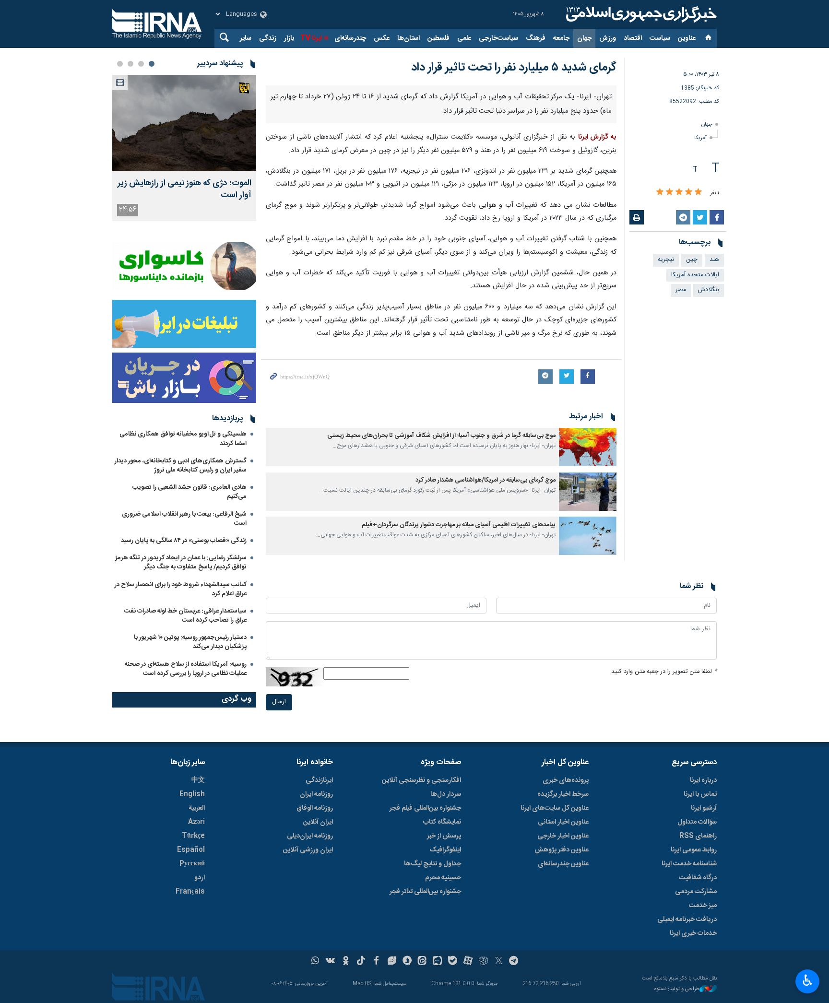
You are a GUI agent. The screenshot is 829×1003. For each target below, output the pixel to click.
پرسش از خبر (444, 836)
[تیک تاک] (361, 961)
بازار (289, 38)
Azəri (196, 822)
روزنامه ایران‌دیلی (310, 836)
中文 (198, 780)
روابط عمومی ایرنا (694, 850)
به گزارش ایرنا (597, 137)
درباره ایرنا (703, 780)
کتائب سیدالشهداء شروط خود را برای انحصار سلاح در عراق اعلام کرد (181, 589)
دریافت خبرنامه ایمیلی (687, 919)
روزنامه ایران (316, 794)
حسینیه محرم (443, 878)
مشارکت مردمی (696, 891)
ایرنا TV (311, 38)
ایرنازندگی (319, 780)
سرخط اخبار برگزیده (563, 794)
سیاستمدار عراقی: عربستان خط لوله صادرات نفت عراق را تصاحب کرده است (185, 615)
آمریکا (700, 137)
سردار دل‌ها (445, 794)
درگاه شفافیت (698, 878)
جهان (584, 38)
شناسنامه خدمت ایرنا (689, 864)
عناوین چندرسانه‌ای (563, 864)
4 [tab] (120, 64)
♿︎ (808, 980)
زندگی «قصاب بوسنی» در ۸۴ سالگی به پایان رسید (184, 540)
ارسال (279, 702)
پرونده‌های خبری (566, 780)
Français (190, 891)
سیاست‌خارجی (498, 38)
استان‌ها (408, 38)
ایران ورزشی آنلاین (308, 850)
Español (191, 850)
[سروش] (407, 961)
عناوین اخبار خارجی (563, 836)
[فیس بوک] (376, 961)
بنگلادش (708, 290)
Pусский (192, 864)
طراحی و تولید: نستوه (676, 989)
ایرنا (640, 14)
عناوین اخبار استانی (563, 822)
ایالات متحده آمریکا (695, 275)
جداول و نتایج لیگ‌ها (432, 864)
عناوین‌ (687, 38)
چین (692, 260)
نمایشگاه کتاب (442, 822)
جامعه (561, 38)
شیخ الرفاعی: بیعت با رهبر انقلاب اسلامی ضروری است (184, 519)
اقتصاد (633, 38)
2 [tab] (141, 64)
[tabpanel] (184, 148)
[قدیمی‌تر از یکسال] (587, 447)
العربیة (197, 808)
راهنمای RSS (698, 836)
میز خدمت (703, 905)
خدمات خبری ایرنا (693, 933)
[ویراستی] (391, 961)
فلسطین (438, 38)
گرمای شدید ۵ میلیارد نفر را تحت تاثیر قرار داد (513, 67)
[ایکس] (498, 961)
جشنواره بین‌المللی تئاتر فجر (425, 891)
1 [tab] (151, 64)
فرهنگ (535, 38)
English (192, 794)
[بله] (452, 961)
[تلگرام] (514, 961)
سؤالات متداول (697, 822)
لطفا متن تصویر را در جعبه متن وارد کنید (664, 671)
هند (714, 260)
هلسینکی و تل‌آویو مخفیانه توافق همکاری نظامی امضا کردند (183, 438)
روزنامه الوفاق (314, 808)
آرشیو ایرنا (704, 808)
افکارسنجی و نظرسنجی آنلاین (421, 780)
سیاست (660, 38)
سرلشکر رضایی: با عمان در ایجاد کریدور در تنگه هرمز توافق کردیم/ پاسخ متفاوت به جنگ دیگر (181, 562)
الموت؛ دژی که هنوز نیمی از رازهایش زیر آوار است (184, 189)
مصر (680, 290)
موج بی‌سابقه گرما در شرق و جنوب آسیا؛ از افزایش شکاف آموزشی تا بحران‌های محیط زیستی (441, 436)
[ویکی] (330, 961)
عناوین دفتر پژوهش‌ (561, 850)
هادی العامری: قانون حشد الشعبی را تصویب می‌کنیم (189, 492)
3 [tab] (130, 64)
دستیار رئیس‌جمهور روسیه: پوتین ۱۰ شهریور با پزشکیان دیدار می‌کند (190, 642)
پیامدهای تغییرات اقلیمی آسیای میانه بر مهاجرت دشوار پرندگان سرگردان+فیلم (459, 525)
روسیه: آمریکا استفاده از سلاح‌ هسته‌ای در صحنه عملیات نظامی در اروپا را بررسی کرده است (186, 669)
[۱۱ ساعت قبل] (184, 123)
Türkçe (193, 836)
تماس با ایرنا (700, 794)
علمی (464, 38)
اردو (199, 878)
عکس (382, 38)
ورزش (607, 38)
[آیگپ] (437, 961)
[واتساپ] (315, 961)
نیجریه (666, 260)
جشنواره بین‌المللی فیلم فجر (425, 808)
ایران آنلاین (318, 822)
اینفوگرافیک (445, 850)
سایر (245, 38)
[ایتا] (422, 961)
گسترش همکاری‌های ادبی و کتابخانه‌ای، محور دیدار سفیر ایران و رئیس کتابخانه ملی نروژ (181, 465)
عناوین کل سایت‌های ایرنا (555, 808)
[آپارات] (468, 961)
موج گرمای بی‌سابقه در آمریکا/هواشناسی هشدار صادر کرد (485, 480)
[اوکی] (345, 961)
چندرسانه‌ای (350, 38)
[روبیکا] (483, 961)
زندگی (267, 38)
